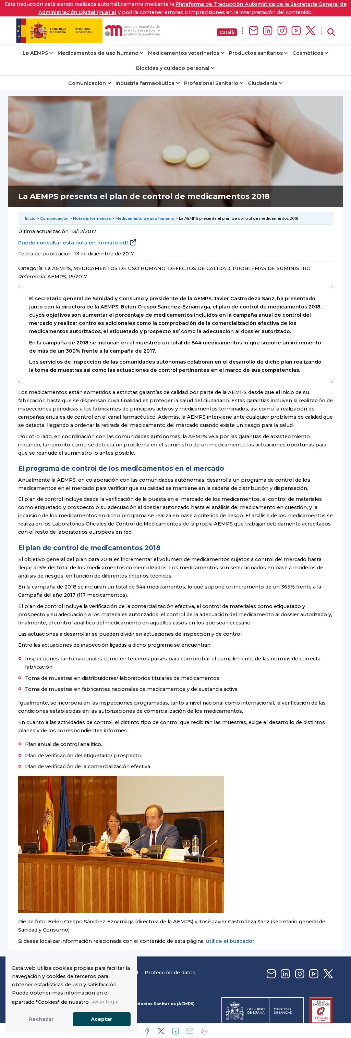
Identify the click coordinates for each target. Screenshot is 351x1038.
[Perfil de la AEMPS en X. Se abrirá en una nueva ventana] (310, 31)
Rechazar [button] (41, 1019)
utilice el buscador (230, 941)
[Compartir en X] (161, 1031)
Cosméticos (307, 53)
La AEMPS (35, 53)
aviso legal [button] (105, 1002)
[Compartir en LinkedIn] (175, 1031)
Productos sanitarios (256, 53)
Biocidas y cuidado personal (172, 68)
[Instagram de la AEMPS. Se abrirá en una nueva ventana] (282, 31)
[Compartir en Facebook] (147, 1031)
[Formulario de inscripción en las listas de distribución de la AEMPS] (253, 31)
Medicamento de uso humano (145, 218)
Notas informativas (92, 218)
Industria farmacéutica (145, 83)
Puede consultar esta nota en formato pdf (73, 243)
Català (227, 32)
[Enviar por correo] (190, 1031)
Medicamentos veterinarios (183, 53)
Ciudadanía (262, 83)
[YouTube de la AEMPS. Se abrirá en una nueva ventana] (296, 31)
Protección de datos (170, 973)
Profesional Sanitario (211, 83)
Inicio (30, 218)
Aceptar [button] (101, 1019)
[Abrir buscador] (331, 32)
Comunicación (87, 83)
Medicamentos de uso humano (98, 53)
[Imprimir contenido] (204, 1031)
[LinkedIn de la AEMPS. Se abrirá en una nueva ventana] (267, 31)
